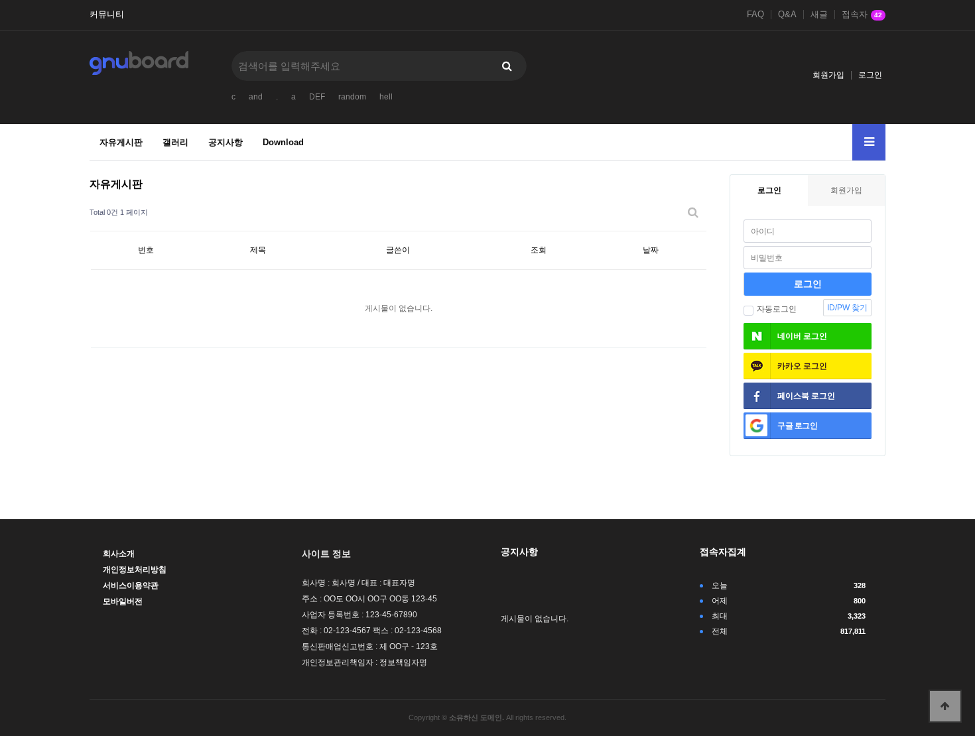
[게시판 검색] (693, 212)
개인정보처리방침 (134, 569)
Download (283, 142)
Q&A (787, 14)
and (256, 96)
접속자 (862, 14)
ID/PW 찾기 (847, 307)
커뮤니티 (107, 14)
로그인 (870, 75)
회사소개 (119, 553)
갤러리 (175, 142)
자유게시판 (121, 142)
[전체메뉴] (868, 142)
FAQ (755, 14)
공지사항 (225, 142)
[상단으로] (945, 706)
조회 (539, 250)
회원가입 (828, 75)
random (352, 96)
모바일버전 (123, 601)
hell (386, 96)
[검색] (507, 66)
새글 (819, 14)
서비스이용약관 (131, 585)
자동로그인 (777, 309)
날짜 (651, 250)
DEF (317, 96)
